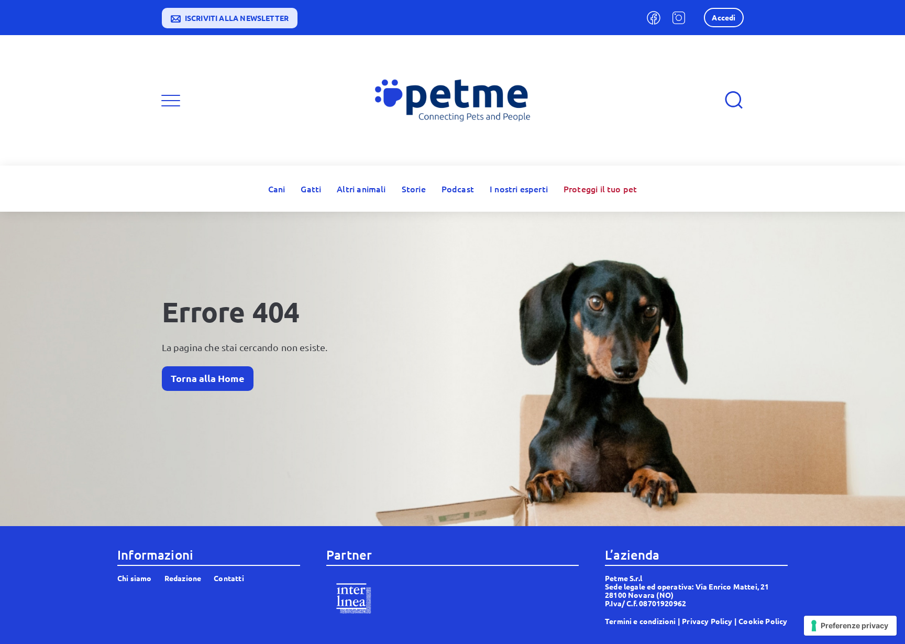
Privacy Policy (707, 621)
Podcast (458, 188)
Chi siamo (134, 578)
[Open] (170, 100)
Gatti (311, 188)
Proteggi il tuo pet (600, 188)
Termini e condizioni (640, 621)
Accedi (723, 17)
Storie (414, 188)
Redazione (183, 578)
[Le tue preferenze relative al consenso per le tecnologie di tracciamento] (850, 626)
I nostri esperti (519, 188)
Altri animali (361, 188)
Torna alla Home (208, 378)
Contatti (229, 578)
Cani (276, 188)
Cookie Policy (762, 621)
